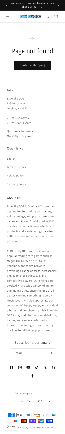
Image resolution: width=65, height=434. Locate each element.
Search (11, 158)
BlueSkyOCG (26, 427)
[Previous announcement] (7, 5)
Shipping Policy (16, 184)
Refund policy (15, 175)
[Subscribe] (51, 353)
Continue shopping (32, 65)
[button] (7, 16)
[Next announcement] (58, 5)
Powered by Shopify (43, 427)
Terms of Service (17, 167)
